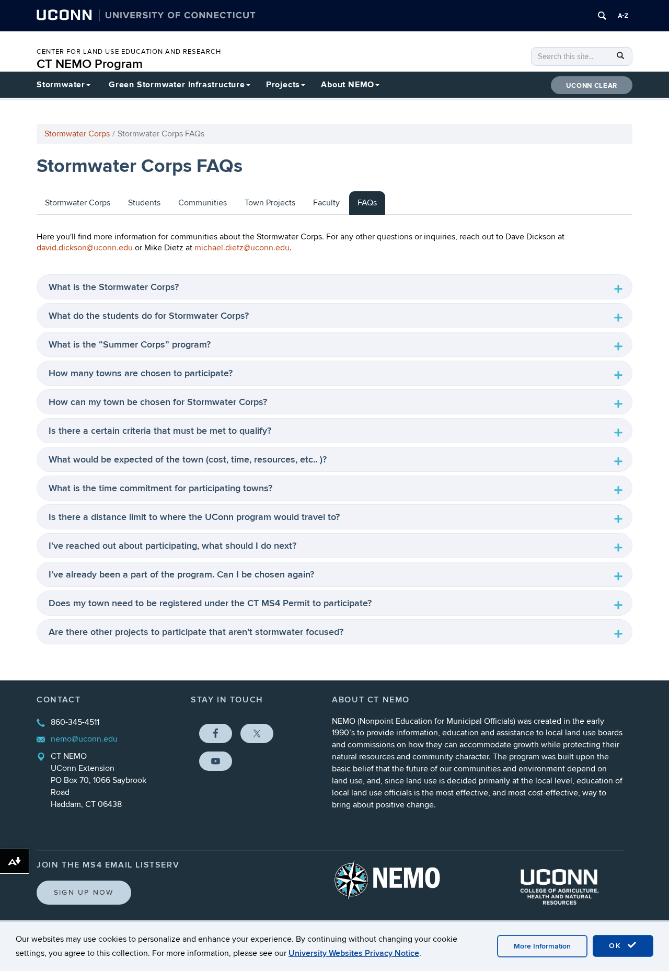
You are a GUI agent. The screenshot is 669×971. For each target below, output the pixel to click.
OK (617, 945)
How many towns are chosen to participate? (141, 373)
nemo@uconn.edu (84, 739)
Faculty (326, 203)
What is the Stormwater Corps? (114, 287)
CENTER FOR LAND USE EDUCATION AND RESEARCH (129, 52)
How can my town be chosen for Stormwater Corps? (158, 402)
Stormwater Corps (77, 134)
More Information (542, 946)
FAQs (367, 203)
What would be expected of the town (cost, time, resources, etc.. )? (188, 459)
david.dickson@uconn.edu (85, 247)
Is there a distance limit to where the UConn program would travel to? (194, 517)
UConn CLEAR (591, 86)
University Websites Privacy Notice (354, 953)
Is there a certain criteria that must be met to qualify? (160, 430)
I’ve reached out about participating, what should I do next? (172, 545)
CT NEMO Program (90, 64)
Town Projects (270, 203)
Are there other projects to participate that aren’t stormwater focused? (196, 632)
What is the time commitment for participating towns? (160, 488)
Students (144, 203)
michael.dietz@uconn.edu (242, 247)
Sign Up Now (84, 892)
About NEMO (347, 84)
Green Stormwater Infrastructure (177, 84)
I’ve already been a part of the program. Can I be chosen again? (181, 574)
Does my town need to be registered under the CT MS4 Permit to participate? (210, 603)
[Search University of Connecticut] (602, 15)
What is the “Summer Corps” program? (130, 344)
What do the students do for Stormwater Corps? (149, 315)
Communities (202, 203)
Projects (283, 84)
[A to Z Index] (623, 15)
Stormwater (61, 84)
